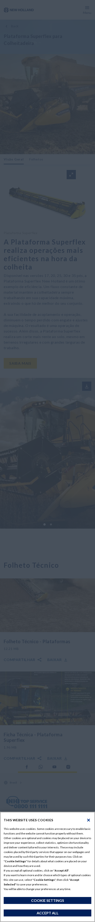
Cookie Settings (47, 900)
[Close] (88, 820)
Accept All (48, 913)
